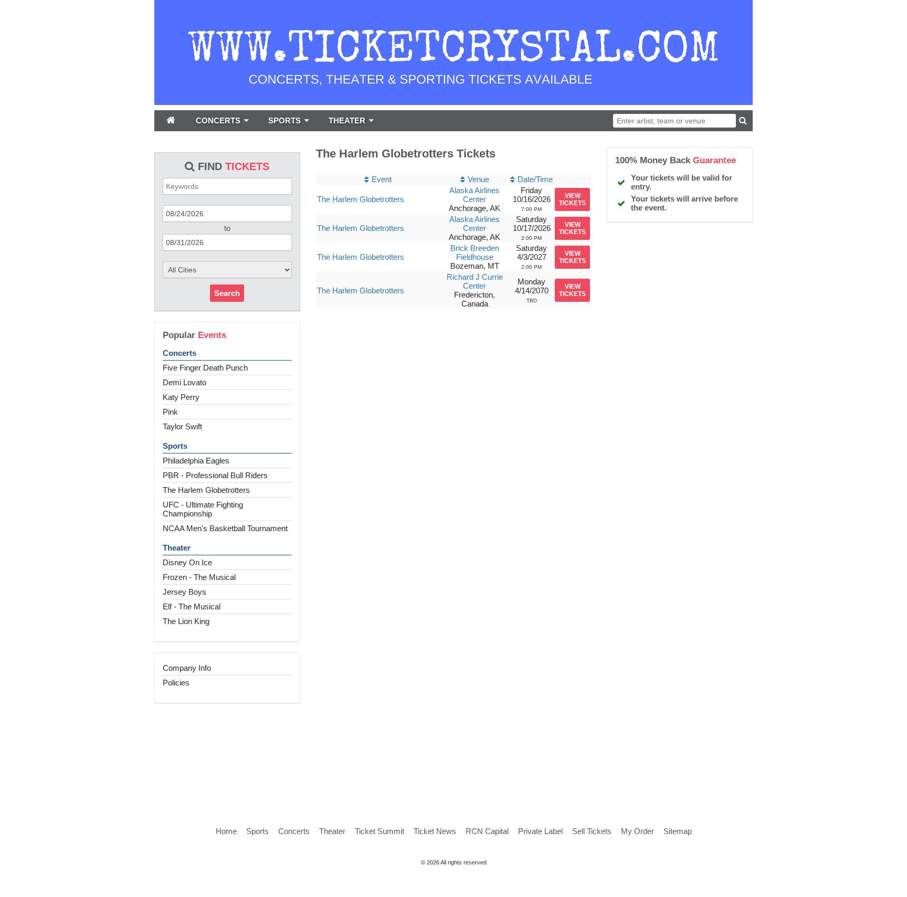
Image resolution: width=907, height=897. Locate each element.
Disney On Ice (187, 562)
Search (227, 293)
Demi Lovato (184, 382)
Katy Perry (181, 397)
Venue (478, 179)
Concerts (179, 353)
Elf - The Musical (191, 606)
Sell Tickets (591, 831)
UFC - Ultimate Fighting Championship (203, 509)
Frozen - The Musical (199, 577)
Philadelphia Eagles (196, 460)
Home (226, 831)
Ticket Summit (379, 831)
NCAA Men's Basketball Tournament (225, 528)
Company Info (187, 667)
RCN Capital (487, 831)
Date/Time (535, 179)
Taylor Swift (182, 426)
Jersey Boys (184, 591)
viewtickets (572, 199)
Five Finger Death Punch (205, 367)
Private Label (540, 831)
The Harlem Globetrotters (206, 490)
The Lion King (186, 621)
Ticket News (435, 831)
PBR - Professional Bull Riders (215, 475)
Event (382, 179)
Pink (170, 411)
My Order (637, 831)
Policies (176, 682)
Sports (175, 445)
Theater (177, 547)
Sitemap (677, 831)
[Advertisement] (453, 753)
